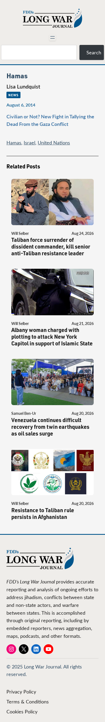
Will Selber (20, 233)
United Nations (54, 142)
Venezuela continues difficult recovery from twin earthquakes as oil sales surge (50, 427)
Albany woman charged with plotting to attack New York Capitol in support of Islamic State (52, 337)
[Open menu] (52, 37)
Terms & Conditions (27, 701)
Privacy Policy (21, 691)
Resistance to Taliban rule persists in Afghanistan (42, 513)
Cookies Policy (21, 711)
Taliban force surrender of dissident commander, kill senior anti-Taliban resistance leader (50, 246)
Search (93, 52)
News (13, 95)
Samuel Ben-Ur (23, 413)
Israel (29, 142)
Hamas (13, 142)
